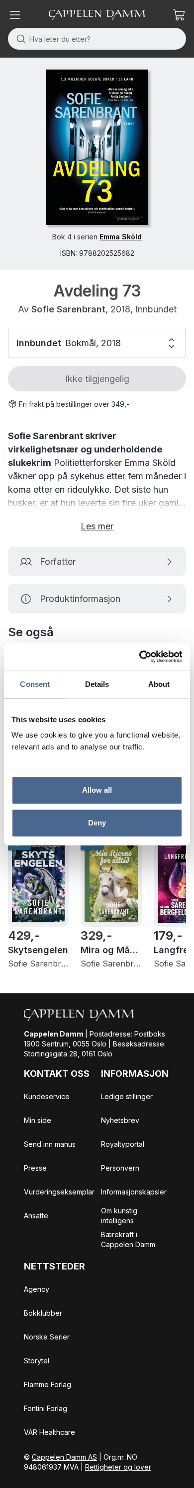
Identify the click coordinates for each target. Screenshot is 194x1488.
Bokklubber (43, 1313)
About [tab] (159, 684)
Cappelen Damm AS (64, 1457)
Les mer (97, 526)
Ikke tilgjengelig (97, 378)
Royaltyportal (122, 1144)
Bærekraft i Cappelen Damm (128, 1239)
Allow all (97, 790)
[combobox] (97, 39)
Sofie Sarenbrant (68, 309)
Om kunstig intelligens (119, 1215)
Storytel (36, 1360)
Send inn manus (50, 1144)
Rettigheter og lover (118, 1467)
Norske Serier (47, 1337)
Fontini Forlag (45, 1408)
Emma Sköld (120, 236)
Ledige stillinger (127, 1096)
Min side (37, 1120)
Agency (36, 1289)
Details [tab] (97, 684)
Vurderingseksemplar (59, 1192)
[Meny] (15, 15)
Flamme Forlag (47, 1384)
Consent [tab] (35, 684)
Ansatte (36, 1215)
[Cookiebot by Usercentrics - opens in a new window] (140, 656)
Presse (35, 1168)
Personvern (120, 1168)
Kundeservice (47, 1096)
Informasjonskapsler (134, 1192)
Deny (97, 822)
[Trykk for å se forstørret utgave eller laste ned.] (97, 147)
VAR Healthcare (49, 1432)
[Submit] (18, 39)
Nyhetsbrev (120, 1120)
